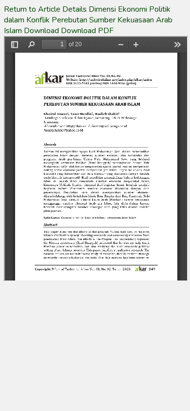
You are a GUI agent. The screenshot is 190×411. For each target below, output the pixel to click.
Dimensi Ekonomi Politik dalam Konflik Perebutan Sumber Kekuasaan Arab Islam (88, 20)
